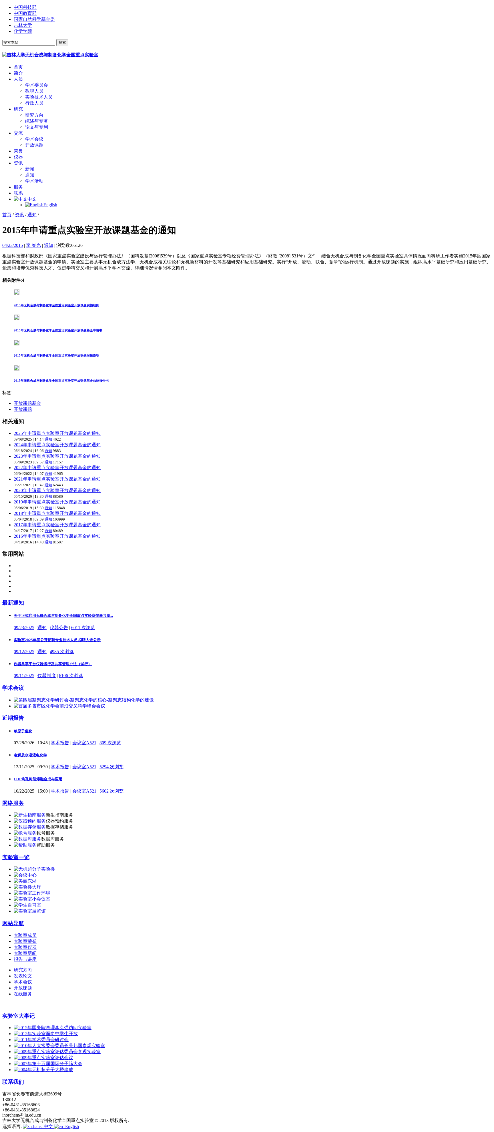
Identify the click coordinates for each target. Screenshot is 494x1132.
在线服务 (23, 993)
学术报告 (60, 742)
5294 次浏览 (111, 766)
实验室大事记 (18, 1016)
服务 (18, 187)
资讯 (18, 163)
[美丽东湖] (25, 881)
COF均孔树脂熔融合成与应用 (38, 779)
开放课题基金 (27, 403)
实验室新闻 (25, 953)
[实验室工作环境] (32, 893)
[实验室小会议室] (32, 899)
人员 (18, 79)
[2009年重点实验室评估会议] (43, 1057)
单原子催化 (23, 731)
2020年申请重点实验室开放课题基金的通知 (57, 490)
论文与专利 (36, 127)
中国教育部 (25, 13)
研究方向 (34, 115)
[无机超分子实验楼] (34, 869)
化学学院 (23, 31)
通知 (29, 175)
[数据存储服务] (30, 827)
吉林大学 (23, 25)
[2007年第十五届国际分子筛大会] (48, 1063)
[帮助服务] (25, 845)
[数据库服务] (27, 839)
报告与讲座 (25, 959)
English (50, 204)
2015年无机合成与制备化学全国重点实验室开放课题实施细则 (56, 305)
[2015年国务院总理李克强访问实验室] (52, 1027)
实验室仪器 (25, 947)
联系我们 (13, 1082)
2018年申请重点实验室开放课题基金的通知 (57, 513)
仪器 (18, 157)
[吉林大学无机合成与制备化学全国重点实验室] (50, 54)
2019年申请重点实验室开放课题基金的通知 (57, 501)
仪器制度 (46, 675)
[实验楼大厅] (27, 887)
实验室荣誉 (25, 941)
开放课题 (34, 145)
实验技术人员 (39, 97)
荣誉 (18, 151)
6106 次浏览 (71, 675)
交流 (18, 133)
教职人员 (34, 91)
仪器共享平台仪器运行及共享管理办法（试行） (53, 664)
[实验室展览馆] (30, 911)
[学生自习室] (27, 905)
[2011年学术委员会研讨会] (41, 1039)
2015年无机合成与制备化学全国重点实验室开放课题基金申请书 (58, 330)
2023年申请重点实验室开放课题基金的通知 (57, 456)
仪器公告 (59, 627)
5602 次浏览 (111, 791)
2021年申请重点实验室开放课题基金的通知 (57, 479)
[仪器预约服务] (30, 821)
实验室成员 (25, 935)
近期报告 (13, 718)
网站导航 (13, 923)
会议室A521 (84, 742)
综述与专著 (36, 121)
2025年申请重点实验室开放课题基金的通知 (57, 433)
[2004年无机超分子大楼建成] (43, 1069)
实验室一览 (15, 857)
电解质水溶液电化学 (30, 755)
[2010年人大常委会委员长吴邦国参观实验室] (59, 1045)
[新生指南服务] (30, 815)
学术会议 (34, 139)
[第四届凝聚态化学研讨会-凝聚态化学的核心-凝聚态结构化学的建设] (84, 699)
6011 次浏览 (83, 627)
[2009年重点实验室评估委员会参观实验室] (57, 1051)
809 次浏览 (110, 742)
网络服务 (13, 803)
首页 (18, 67)
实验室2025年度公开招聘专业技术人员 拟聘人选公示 (57, 640)
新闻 (29, 169)
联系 (18, 193)
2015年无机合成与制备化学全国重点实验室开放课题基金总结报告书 (61, 380)
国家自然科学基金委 (34, 19)
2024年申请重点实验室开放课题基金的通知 (57, 444)
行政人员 (34, 103)
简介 (18, 73)
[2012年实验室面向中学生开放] (46, 1033)
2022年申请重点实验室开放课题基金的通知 (57, 467)
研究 (18, 109)
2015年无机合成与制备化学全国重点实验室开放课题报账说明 (56, 355)
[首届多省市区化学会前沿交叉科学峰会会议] (59, 705)
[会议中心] (25, 875)
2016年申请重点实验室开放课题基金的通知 (57, 536)
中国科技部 (25, 7)
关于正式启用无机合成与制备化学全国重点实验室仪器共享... (63, 615)
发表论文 (23, 975)
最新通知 (13, 603)
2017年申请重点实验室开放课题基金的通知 (57, 524)
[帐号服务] (25, 833)
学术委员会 (36, 85)
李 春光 (33, 245)
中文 (32, 199)
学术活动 (34, 181)
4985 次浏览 (62, 651)
